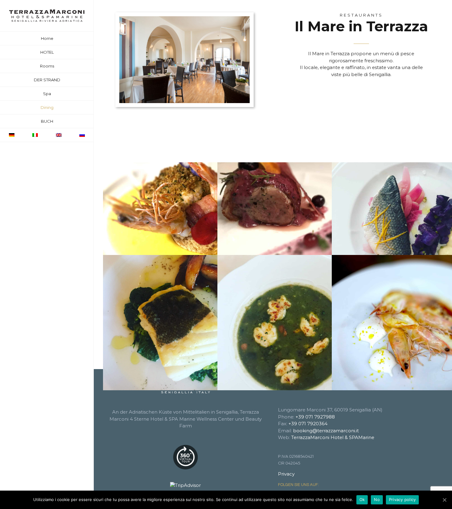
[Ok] (444, 500)
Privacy (286, 474)
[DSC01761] (184, 18)
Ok (362, 499)
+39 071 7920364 (307, 423)
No (377, 499)
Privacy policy (402, 499)
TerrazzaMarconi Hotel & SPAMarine (332, 437)
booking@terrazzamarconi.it (326, 431)
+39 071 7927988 (315, 417)
